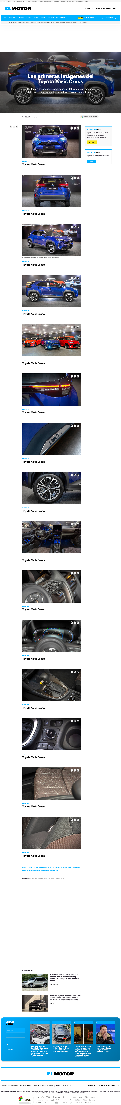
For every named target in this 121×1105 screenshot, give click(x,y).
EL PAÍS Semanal (77, 1100)
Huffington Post (43, 1100)
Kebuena (90, 1100)
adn (85, 1097)
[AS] (93, 9)
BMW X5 (10, 1)
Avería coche (35, 1)
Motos (29, 1)
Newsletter (62, 17)
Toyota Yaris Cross (55, 878)
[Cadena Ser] (114, 9)
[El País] (87, 9)
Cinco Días (64, 1100)
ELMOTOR (10, 1030)
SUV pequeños (39, 878)
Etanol (86, 1)
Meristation (88, 1102)
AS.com (79, 1097)
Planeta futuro (84, 1100)
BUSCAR (91, 161)
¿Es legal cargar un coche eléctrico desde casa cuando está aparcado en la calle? (61, 1048)
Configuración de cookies (25, 1085)
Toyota (62, 878)
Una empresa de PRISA (24, 1098)
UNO (52, 1100)
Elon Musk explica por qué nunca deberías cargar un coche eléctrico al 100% (104, 1048)
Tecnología (51, 17)
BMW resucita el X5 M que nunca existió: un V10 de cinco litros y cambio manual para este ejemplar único (64, 977)
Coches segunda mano (20, 1)
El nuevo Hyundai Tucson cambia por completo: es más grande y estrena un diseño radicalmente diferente (65, 998)
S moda (71, 1102)
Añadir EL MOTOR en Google (90, 116)
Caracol (92, 1097)
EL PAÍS (9, 1040)
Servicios (80, 17)
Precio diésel (70, 1)
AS (7, 1044)
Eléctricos (21, 17)
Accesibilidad (45, 1085)
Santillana (57, 1097)
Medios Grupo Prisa (24, 1103)
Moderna (48, 1102)
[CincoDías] (98, 9)
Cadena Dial (71, 1100)
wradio (57, 1100)
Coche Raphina (79, 1)
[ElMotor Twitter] (63, 1085)
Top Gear (63, 1)
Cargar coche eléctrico (46, 1)
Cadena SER (74, 1097)
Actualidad (12, 17)
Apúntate (91, 142)
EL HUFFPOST (10, 1035)
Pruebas (36, 17)
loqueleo (79, 1102)
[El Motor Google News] (70, 1085)
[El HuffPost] (107, 9)
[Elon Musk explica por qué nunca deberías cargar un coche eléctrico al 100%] (105, 1043)
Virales (43, 17)
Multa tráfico (56, 1)
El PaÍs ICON (64, 1102)
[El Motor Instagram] (65, 1085)
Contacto (51, 1085)
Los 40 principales (48, 1097)
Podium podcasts (56, 1102)
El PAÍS (40, 1097)
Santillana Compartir (66, 1097)
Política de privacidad (13, 1085)
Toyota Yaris (47, 878)
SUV (33, 878)
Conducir (28, 17)
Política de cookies (36, 1085)
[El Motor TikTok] (67, 1085)
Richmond (39, 1102)
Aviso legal (4, 1085)
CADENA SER (10, 1049)
